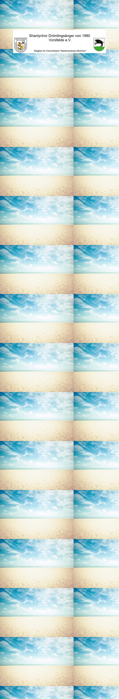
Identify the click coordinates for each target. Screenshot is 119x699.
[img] (59, 41)
